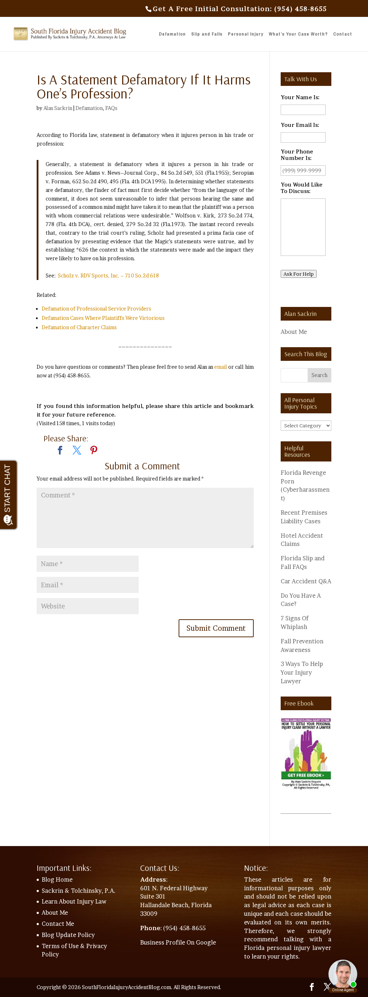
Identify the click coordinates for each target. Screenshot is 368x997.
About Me (294, 331)
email (220, 367)
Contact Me (58, 923)
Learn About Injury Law (74, 901)
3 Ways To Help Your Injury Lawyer (302, 672)
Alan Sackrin (57, 108)
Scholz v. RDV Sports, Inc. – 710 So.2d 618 (108, 275)
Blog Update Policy (68, 934)
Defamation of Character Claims (79, 327)
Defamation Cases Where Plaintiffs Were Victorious (103, 318)
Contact (342, 34)
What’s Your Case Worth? (298, 34)
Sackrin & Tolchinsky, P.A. (79, 890)
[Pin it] (93, 451)
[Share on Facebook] (60, 451)
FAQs (111, 108)
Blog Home (57, 879)
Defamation (172, 34)
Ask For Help (299, 274)
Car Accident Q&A (306, 581)
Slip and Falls (206, 34)
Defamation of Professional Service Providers (96, 308)
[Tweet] (77, 451)
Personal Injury (245, 34)
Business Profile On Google (178, 942)
